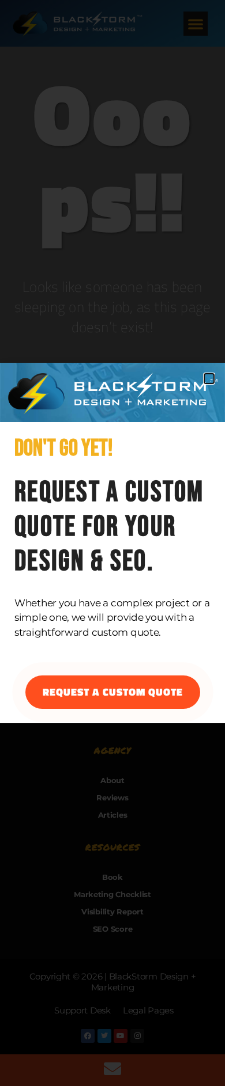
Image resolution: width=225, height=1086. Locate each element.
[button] (209, 378)
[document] (112, 543)
